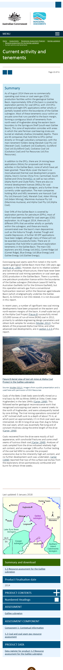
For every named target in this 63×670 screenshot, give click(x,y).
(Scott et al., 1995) (12, 268)
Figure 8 (33, 314)
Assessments (14, 41)
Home (5, 41)
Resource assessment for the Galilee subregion (22, 43)
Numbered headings (17, 599)
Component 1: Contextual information (24, 627)
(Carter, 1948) (40, 401)
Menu (6, 33)
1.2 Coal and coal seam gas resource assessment (23, 635)
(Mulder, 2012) (43, 323)
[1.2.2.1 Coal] (10, 72)
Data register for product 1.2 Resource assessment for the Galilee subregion (24, 652)
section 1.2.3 (46, 329)
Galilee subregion (53, 41)
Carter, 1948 (9, 431)
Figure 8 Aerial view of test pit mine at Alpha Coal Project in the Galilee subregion (28, 381)
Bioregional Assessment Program (33, 41)
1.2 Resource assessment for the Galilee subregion (25, 570)
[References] (5, 72)
